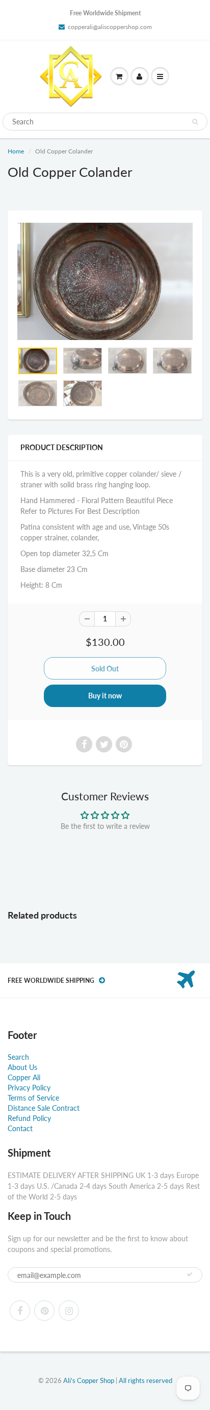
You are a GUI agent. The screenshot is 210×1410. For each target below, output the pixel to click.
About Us (22, 1067)
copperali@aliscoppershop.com (110, 27)
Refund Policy (29, 1118)
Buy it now (105, 695)
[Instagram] (69, 1310)
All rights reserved (145, 1380)
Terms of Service (33, 1097)
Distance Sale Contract (44, 1108)
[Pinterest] (44, 1310)
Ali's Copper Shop (88, 1380)
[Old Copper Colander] (105, 281)
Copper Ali (24, 1077)
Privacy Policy (29, 1087)
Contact (20, 1128)
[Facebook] (20, 1310)
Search (18, 1057)
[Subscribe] (189, 1274)
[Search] (195, 122)
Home (16, 151)
